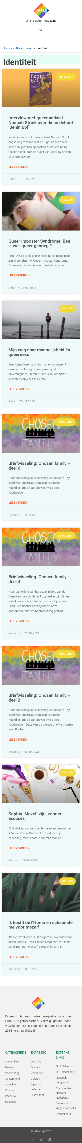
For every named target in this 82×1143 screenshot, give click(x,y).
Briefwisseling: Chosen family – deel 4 (39, 579)
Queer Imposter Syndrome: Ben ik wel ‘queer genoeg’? (39, 243)
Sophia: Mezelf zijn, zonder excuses (35, 816)
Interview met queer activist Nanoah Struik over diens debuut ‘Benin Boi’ (40, 122)
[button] (41, 30)
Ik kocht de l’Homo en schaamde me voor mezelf (40, 925)
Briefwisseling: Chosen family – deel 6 (39, 466)
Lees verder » (18, 166)
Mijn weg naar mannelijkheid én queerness (39, 352)
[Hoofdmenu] (41, 39)
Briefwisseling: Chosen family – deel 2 (39, 698)
